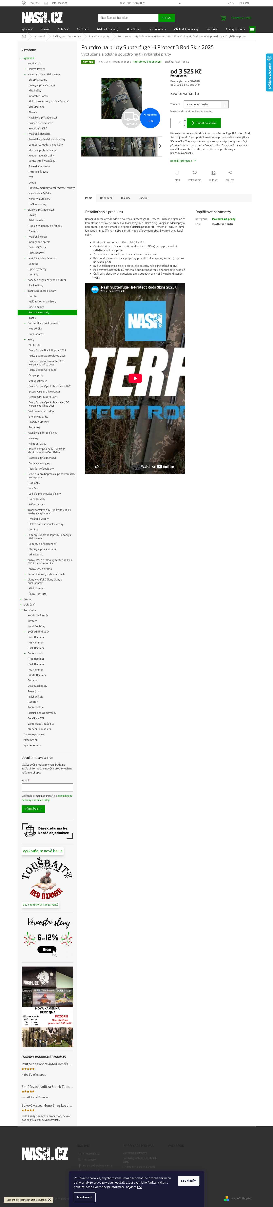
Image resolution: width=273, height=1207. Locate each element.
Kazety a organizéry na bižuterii (47, 280)
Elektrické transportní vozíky (46, 524)
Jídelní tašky (36, 307)
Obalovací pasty (37, 686)
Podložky (34, 483)
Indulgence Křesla (39, 242)
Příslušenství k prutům (41, 411)
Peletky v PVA (36, 718)
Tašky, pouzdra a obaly (42, 291)
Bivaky (33, 215)
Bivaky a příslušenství (42, 85)
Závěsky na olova (39, 166)
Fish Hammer (36, 648)
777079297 (89, 1160)
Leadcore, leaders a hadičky (46, 145)
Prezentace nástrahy (41, 156)
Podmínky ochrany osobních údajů (140, 1160)
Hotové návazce (38, 172)
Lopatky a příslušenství (43, 544)
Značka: (177, 62)
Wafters (32, 621)
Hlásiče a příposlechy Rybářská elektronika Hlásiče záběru (46, 450)
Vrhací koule (36, 555)
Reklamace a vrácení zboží (139, 1167)
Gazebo (33, 231)
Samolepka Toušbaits (41, 724)
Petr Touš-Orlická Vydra (97, 1166)
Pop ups (33, 680)
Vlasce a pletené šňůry (42, 150)
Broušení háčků (38, 129)
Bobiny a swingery (40, 463)
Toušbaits (30, 610)
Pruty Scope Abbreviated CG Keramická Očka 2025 (46, 363)
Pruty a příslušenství (41, 123)
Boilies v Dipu (36, 707)
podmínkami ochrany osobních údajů (47, 798)
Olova (32, 183)
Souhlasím (188, 1181)
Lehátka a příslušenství (41, 258)
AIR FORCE (35, 345)
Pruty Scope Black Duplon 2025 (47, 350)
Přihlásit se (33, 809)
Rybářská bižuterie (39, 134)
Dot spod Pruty (38, 381)
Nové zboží (34, 64)
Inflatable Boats (38, 96)
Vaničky (33, 488)
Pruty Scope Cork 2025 (42, 370)
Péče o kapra (37, 505)
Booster (33, 702)
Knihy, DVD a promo (40, 569)
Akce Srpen (31, 740)
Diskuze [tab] (126, 198)
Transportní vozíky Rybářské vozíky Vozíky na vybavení (49, 511)
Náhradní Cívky (37, 444)
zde (139, 1187)
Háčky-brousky (38, 204)
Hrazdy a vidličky (39, 422)
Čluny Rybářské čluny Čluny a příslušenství (45, 581)
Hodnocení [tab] (106, 198)
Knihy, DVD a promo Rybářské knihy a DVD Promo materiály (50, 562)
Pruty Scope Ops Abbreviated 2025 (50, 386)
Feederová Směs (38, 616)
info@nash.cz (91, 1154)
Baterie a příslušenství (42, 458)
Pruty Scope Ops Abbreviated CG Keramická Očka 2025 (49, 404)
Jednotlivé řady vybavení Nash (46, 574)
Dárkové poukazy (34, 735)
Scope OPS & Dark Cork (43, 397)
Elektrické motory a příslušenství (49, 102)
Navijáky (34, 438)
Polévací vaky (37, 499)
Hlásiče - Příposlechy (41, 469)
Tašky (32, 318)
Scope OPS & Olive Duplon (45, 392)
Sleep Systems (38, 80)
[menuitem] (27, 29)
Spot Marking (37, 107)
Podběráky (35, 329)
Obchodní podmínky (132, 3)
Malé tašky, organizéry (42, 302)
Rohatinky (35, 427)
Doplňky (33, 275)
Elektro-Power (36, 69)
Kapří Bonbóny (36, 626)
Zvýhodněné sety (38, 632)
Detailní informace (181, 161)
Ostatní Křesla (37, 248)
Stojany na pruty (38, 417)
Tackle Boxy (36, 285)
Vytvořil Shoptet (242, 1199)
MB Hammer (36, 643)
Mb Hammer (36, 670)
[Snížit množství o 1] (185, 125)
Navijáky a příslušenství (43, 118)
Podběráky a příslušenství (43, 323)
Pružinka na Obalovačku (42, 713)
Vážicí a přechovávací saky (45, 494)
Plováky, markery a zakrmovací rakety (52, 188)
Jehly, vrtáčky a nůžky (42, 161)
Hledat (167, 17)
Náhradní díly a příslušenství (44, 74)
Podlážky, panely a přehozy (45, 226)
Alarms (33, 112)
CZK (229, 3)
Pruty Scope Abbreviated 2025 (47, 356)
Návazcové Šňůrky (40, 193)
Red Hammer (36, 637)
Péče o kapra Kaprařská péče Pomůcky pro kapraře (51, 476)
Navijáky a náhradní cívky (42, 433)
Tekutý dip (34, 691)
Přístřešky (35, 91)
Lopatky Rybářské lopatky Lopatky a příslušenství (50, 537)
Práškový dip (35, 697)
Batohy (33, 296)
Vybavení (29, 58)
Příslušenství (36, 220)
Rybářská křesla (37, 237)
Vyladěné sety (32, 745)
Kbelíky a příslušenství (42, 549)
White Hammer (37, 675)
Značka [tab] (143, 198)
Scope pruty (36, 375)
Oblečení (29, 605)
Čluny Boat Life (37, 594)
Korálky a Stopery (39, 199)
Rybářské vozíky (39, 519)
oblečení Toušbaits (39, 729)
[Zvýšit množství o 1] (185, 120)
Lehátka (33, 264)
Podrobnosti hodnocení (147, 62)
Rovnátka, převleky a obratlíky (47, 139)
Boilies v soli (35, 653)
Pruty (31, 340)
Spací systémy (37, 269)
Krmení (28, 599)
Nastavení (84, 1197)
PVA (31, 177)
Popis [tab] (88, 198)
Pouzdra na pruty (39, 313)
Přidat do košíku (206, 123)
